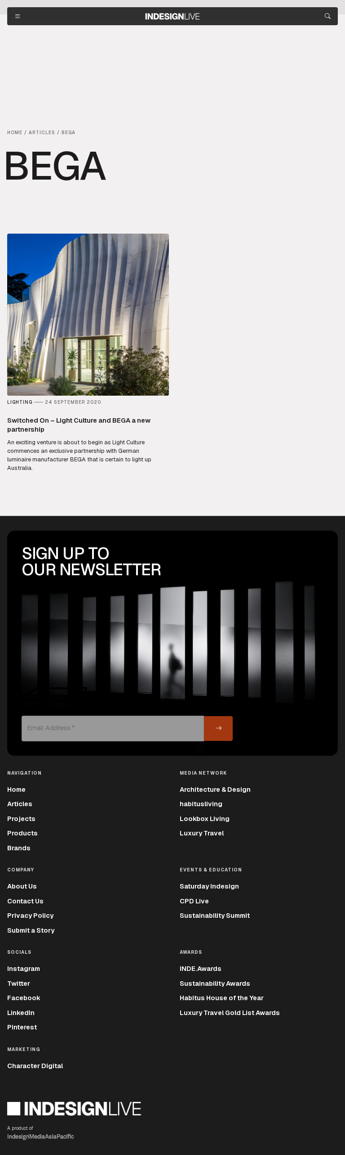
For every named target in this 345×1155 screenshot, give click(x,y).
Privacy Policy (30, 915)
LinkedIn (21, 1012)
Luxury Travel (202, 833)
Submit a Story (30, 930)
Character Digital (35, 1065)
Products (22, 833)
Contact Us (25, 901)
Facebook (23, 997)
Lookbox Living (205, 818)
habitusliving (201, 803)
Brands (19, 848)
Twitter (18, 983)
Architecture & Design (215, 789)
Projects (21, 818)
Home (16, 789)
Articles (19, 803)
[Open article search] (327, 16)
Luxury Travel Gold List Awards (230, 1012)
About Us (22, 886)
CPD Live (194, 901)
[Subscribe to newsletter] (218, 728)
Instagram (23, 968)
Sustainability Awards (215, 983)
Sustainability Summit (215, 915)
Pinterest (22, 1027)
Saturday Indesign (209, 886)
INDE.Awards (200, 968)
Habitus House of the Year (222, 997)
